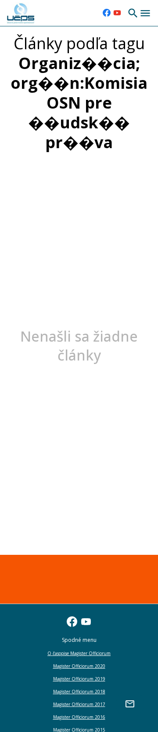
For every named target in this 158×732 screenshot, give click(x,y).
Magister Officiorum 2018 (79, 691)
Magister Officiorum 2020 (79, 666)
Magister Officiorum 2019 (79, 679)
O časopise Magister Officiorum (79, 653)
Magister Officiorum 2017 (79, 704)
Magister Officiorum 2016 (79, 717)
